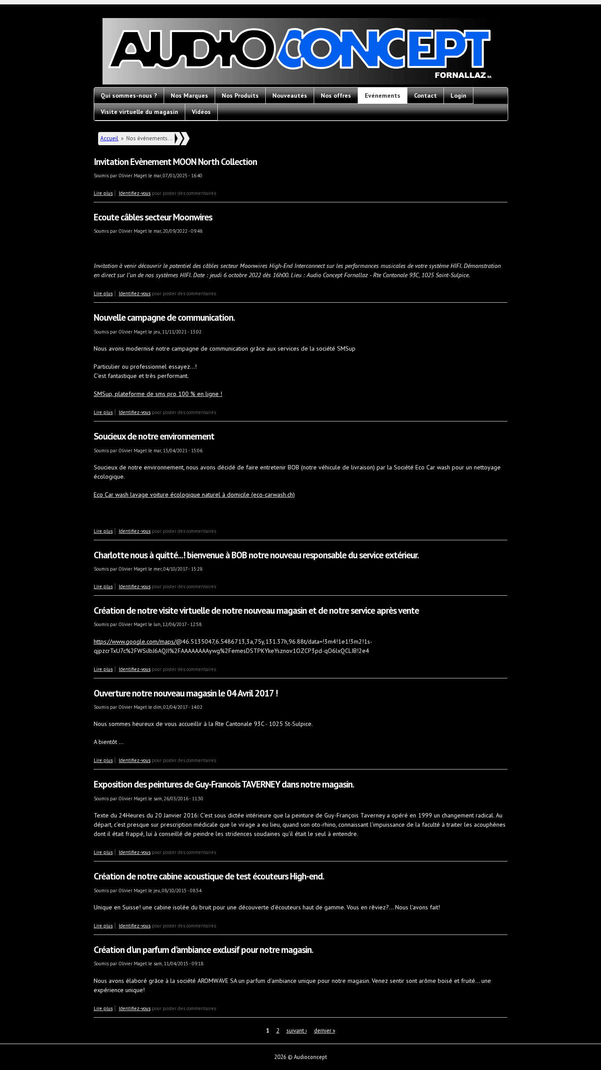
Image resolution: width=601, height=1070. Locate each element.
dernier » (324, 1030)
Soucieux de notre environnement (154, 436)
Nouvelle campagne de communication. (164, 317)
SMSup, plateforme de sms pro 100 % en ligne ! (158, 394)
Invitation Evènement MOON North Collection (175, 162)
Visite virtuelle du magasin (139, 112)
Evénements (382, 95)
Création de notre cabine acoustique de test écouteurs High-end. (209, 876)
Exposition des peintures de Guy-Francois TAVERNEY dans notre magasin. (224, 784)
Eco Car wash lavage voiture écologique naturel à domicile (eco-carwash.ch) (194, 494)
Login (458, 95)
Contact (425, 95)
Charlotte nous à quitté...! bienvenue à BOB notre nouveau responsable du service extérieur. (256, 555)
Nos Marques (189, 95)
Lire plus (103, 193)
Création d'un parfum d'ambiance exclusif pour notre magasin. (203, 950)
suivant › (296, 1030)
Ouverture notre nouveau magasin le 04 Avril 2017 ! (186, 693)
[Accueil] (300, 52)
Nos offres (336, 95)
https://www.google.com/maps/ (135, 641)
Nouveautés (289, 95)
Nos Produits (240, 95)
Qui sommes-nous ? (129, 95)
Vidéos (201, 112)
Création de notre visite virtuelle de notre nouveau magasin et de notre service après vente (256, 610)
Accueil (109, 138)
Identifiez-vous (134, 193)
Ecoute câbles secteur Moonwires (153, 217)
